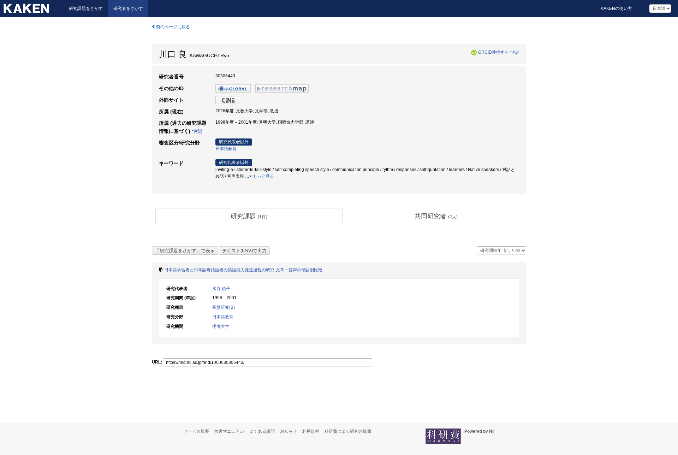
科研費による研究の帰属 (348, 431)
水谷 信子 (221, 288)
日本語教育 (226, 148)
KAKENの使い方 (616, 8)
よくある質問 (262, 431)
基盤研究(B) (223, 307)
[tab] (249, 216)
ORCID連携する (493, 52)
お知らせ (288, 431)
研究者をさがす (128, 8)
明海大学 (220, 326)
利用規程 (310, 431)
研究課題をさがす (86, 8)
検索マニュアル (229, 431)
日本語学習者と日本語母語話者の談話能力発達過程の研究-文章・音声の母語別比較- (244, 269)
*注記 (514, 52)
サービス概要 (196, 431)
